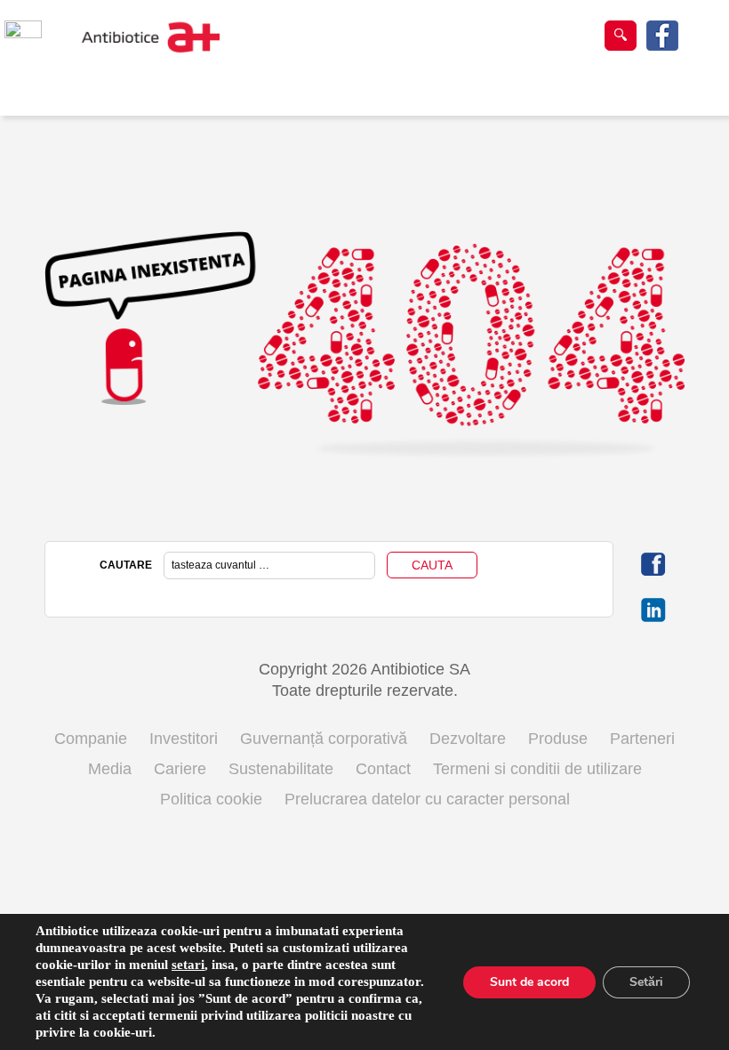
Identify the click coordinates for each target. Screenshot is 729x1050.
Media (110, 769)
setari (188, 964)
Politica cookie (211, 799)
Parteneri (642, 738)
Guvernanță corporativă (323, 738)
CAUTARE (126, 565)
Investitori (183, 738)
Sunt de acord (529, 981)
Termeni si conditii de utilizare (537, 769)
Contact (383, 769)
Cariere (180, 769)
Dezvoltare (467, 738)
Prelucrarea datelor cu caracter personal (427, 799)
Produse (558, 738)
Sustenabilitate (280, 769)
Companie (90, 738)
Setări (646, 981)
